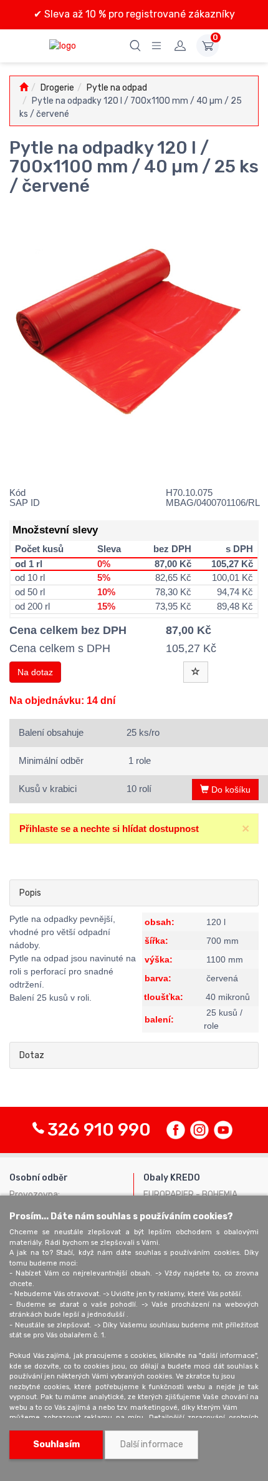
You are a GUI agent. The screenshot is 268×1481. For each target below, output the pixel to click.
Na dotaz (35, 672)
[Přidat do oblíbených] (195, 672)
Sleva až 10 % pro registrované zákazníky (138, 14)
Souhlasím (56, 1444)
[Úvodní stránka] (23, 87)
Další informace (151, 1444)
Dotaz (31, 1055)
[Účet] (180, 45)
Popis (30, 893)
